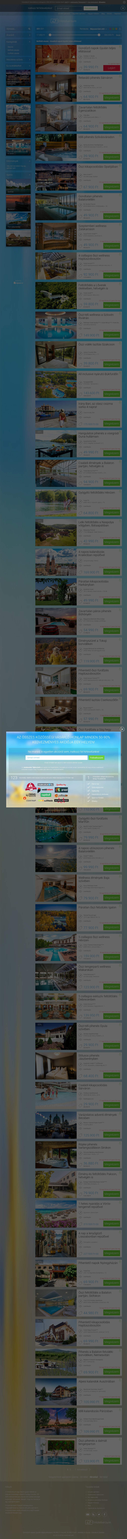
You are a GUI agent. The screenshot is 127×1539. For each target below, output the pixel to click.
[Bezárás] (122, 729)
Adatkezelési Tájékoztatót (32, 767)
